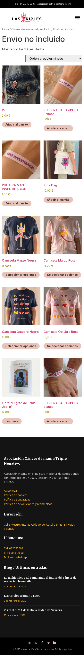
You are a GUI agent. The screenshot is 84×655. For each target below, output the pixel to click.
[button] (77, 17)
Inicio (5, 29)
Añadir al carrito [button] (16, 124)
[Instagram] (29, 643)
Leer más (11, 421)
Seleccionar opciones (20, 274)
